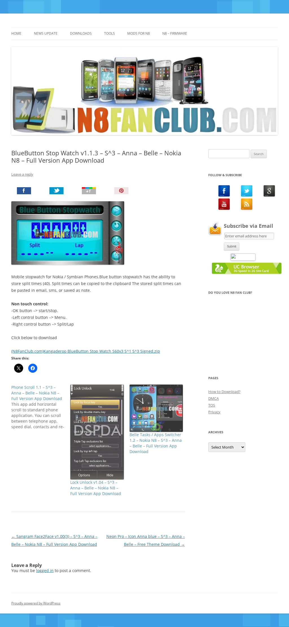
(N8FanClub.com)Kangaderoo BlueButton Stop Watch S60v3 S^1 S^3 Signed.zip (85, 351)
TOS (211, 405)
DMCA (213, 398)
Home (16, 33)
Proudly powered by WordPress (35, 603)
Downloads (81, 33)
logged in (45, 570)
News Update (46, 33)
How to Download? (224, 391)
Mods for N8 (138, 33)
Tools (109, 33)
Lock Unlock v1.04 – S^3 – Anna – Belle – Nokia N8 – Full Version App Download (95, 488)
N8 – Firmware (174, 33)
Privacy (214, 411)
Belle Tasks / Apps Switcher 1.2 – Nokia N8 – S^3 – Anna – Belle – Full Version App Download (156, 443)
